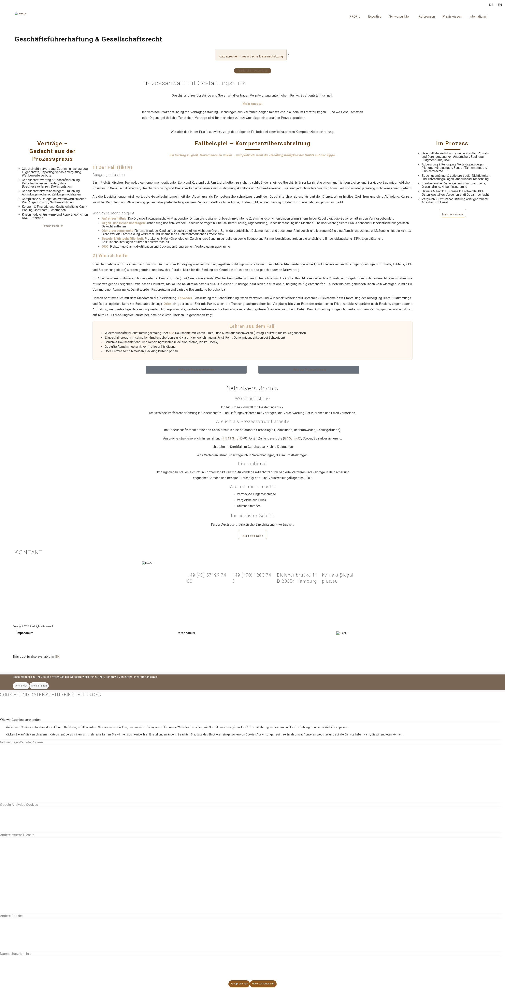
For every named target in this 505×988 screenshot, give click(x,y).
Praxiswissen (452, 16)
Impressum (25, 633)
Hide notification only (263, 983)
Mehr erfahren (39, 685)
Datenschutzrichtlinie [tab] (15, 954)
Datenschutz (186, 633)
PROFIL (354, 16)
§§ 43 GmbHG (233, 438)
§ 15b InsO (292, 438)
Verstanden (21, 685)
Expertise (374, 16)
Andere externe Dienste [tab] (17, 835)
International (477, 16)
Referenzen (427, 16)
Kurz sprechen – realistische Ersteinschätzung (251, 56)
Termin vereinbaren (52, 225)
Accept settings (239, 983)
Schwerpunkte (399, 16)
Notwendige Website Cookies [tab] (22, 742)
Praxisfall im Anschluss (253, 70)
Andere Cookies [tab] (11, 916)
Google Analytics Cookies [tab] (19, 805)
